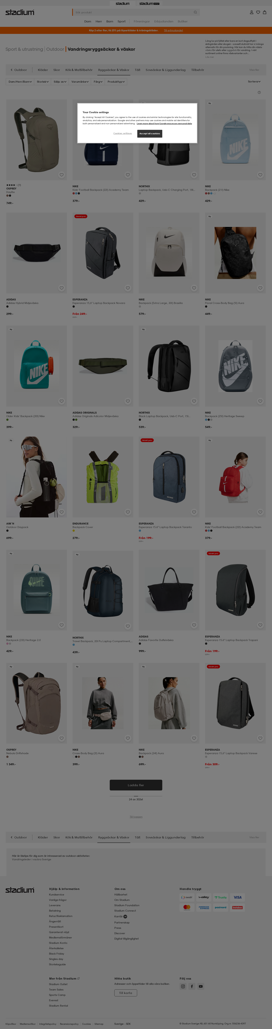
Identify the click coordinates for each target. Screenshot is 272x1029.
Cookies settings (122, 133)
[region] (137, 123)
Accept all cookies (150, 133)
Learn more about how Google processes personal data (164, 123)
